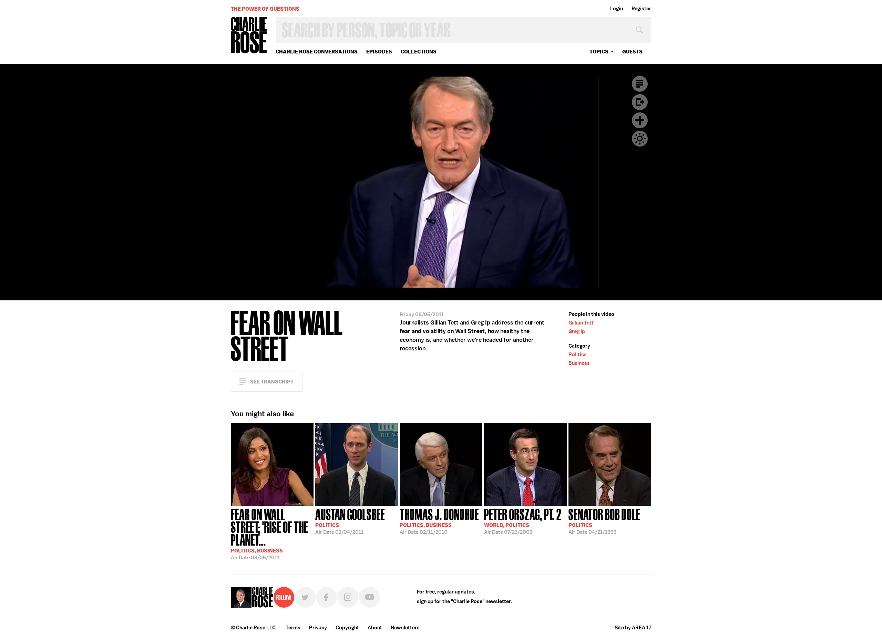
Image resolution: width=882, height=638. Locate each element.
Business (579, 363)
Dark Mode (640, 139)
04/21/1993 (604, 521)
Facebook (326, 597)
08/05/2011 (269, 533)
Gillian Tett (581, 322)
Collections (419, 51)
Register (641, 8)
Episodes (379, 51)
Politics (577, 354)
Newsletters (405, 627)
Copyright (347, 627)
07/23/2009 (523, 521)
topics (598, 51)
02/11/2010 (439, 521)
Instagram (348, 597)
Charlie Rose (249, 35)
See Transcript (272, 381)
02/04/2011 (350, 521)
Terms (293, 627)
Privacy (318, 627)
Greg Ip (576, 331)
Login (616, 8)
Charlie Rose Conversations (317, 51)
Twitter (305, 597)
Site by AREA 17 (633, 627)
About (375, 627)
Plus (640, 120)
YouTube (369, 597)
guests (632, 51)
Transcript (640, 84)
